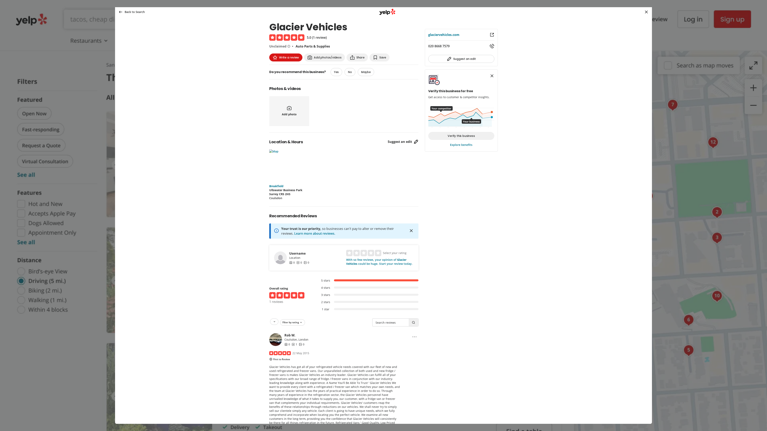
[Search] (413, 322)
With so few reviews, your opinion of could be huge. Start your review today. (379, 262)
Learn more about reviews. (314, 233)
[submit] (646, 12)
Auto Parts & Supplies (313, 46)
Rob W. (289, 335)
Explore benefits (461, 145)
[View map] (300, 164)
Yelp (387, 12)
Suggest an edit (400, 141)
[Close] (411, 231)
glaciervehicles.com (443, 35)
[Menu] (414, 337)
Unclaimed (277, 46)
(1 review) (319, 37)
